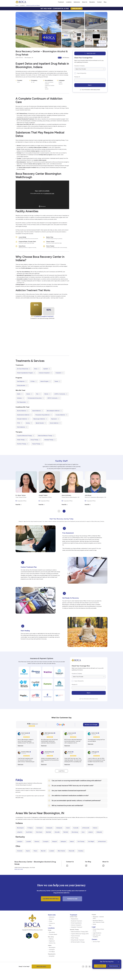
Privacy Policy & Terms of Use (98, 930)
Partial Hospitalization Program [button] (25, 372)
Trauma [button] (56, 381)
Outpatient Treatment (76, 927)
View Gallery (102, 45)
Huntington (39, 827)
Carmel (68, 827)
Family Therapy (74, 938)
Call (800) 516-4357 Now (51, 898)
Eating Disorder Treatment (77, 940)
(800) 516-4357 (76, 8)
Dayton (28, 850)
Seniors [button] (28, 394)
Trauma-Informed (75, 935)
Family (94, 924)
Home (17, 5)
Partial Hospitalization (76, 923)
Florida (49, 930)
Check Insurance (113, 966)
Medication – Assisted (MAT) (98, 917)
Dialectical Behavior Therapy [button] (45, 435)
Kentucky (20, 836)
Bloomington (52, 947)
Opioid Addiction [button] (36, 410)
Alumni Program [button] (44, 381)
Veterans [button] (19, 398)
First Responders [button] (21, 402)
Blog (50, 925)
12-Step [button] (32, 381)
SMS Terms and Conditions (96, 935)
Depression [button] (54, 419)
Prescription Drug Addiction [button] (42, 414)
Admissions (51, 917)
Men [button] (37, 394)
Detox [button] (35, 368)
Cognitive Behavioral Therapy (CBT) (80, 933)
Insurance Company (79, 65)
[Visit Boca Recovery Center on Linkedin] (89, 966)
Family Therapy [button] (21, 439)
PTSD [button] (18, 423)
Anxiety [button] (28, 423)
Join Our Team (96, 941)
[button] (77, 780)
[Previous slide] (59, 511)
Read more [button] (20, 745)
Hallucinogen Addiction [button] (39, 419)
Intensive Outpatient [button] (44, 372)
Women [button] (46, 394)
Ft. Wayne (30, 827)
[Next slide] (64, 511)
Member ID (77, 76)
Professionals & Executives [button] (35, 398)
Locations (22, 5)
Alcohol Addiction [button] (21, 410)
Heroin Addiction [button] (54, 423)
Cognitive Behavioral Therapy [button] (24, 435)
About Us (105, 862)
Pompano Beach (53, 934)
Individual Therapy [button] (48, 439)
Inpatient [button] (45, 368)
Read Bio (18, 504)
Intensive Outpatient (76, 925)
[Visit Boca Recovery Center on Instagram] (86, 966)
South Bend (29, 832)
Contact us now (72, 898)
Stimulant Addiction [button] (22, 419)
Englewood (52, 941)
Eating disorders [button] (21, 385)
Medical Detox (74, 919)
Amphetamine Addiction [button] (23, 414)
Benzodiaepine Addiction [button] (53, 410)
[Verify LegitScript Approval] (29, 938)
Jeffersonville (85, 827)
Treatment (73, 915)
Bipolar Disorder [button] (40, 423)
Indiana (19, 823)
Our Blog (88, 862)
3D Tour (103, 41)
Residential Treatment (76, 921)
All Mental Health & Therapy (78, 942)
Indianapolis (49, 827)
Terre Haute (39, 832)
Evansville (75, 827)
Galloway (51, 939)
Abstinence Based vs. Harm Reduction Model (98, 921)
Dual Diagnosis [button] (20, 381)
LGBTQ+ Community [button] (59, 394)
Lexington (19, 841)
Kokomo (95, 827)
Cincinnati (19, 850)
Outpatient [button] (58, 372)
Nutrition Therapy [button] (21, 443)
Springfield (51, 956)
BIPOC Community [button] (52, 398)
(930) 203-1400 (19, 869)
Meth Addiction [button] (21, 427)
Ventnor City (52, 943)
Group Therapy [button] (34, 439)
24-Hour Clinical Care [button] (22, 368)
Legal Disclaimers (97, 933)
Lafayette (19, 832)
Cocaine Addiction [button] (60, 414)
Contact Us (70, 862)
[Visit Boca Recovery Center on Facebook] (83, 966)
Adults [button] (18, 394)
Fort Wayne (52, 951)
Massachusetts (51, 954)
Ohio (18, 846)
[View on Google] (19, 733)
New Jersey (51, 936)
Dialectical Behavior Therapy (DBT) (79, 931)
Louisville (28, 841)
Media (50, 921)
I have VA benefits (81, 73)
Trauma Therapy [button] (36, 443)
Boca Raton (52, 932)
